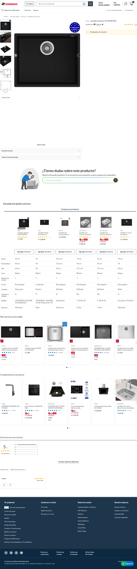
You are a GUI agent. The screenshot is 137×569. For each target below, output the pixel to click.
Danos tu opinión (10, 535)
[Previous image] (15, 55)
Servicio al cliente (10, 515)
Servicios (28, 10)
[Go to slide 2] (68, 367)
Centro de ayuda (9, 511)
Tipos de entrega (9, 521)
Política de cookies (60, 553)
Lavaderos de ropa (33, 16)
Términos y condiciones (44, 553)
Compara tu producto (70, 209)
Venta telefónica (83, 521)
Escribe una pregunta (54, 180)
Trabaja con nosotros (121, 510)
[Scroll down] (5, 91)
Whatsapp (81, 524)
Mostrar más (41, 145)
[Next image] (78, 55)
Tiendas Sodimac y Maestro (87, 507)
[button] (64, 4)
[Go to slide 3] (70, 367)
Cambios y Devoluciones (12, 528)
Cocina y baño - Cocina (17, 16)
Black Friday (82, 531)
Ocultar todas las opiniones (68, 462)
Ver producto (11, 361)
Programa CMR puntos (12, 539)
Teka (87, 21)
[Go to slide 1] (66, 367)
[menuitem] (128, 10)
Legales (6, 518)
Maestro (80, 514)
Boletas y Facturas (10, 532)
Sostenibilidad (119, 514)
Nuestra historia (120, 507)
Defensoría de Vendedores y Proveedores (18, 542)
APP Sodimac (82, 510)
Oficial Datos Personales (89, 553)
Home (6, 16)
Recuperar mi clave (47, 514)
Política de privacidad (73, 553)
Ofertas (35, 10)
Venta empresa (83, 517)
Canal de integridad (121, 517)
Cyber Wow (82, 528)
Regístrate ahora (46, 510)
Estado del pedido (10, 525)
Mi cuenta (44, 507)
